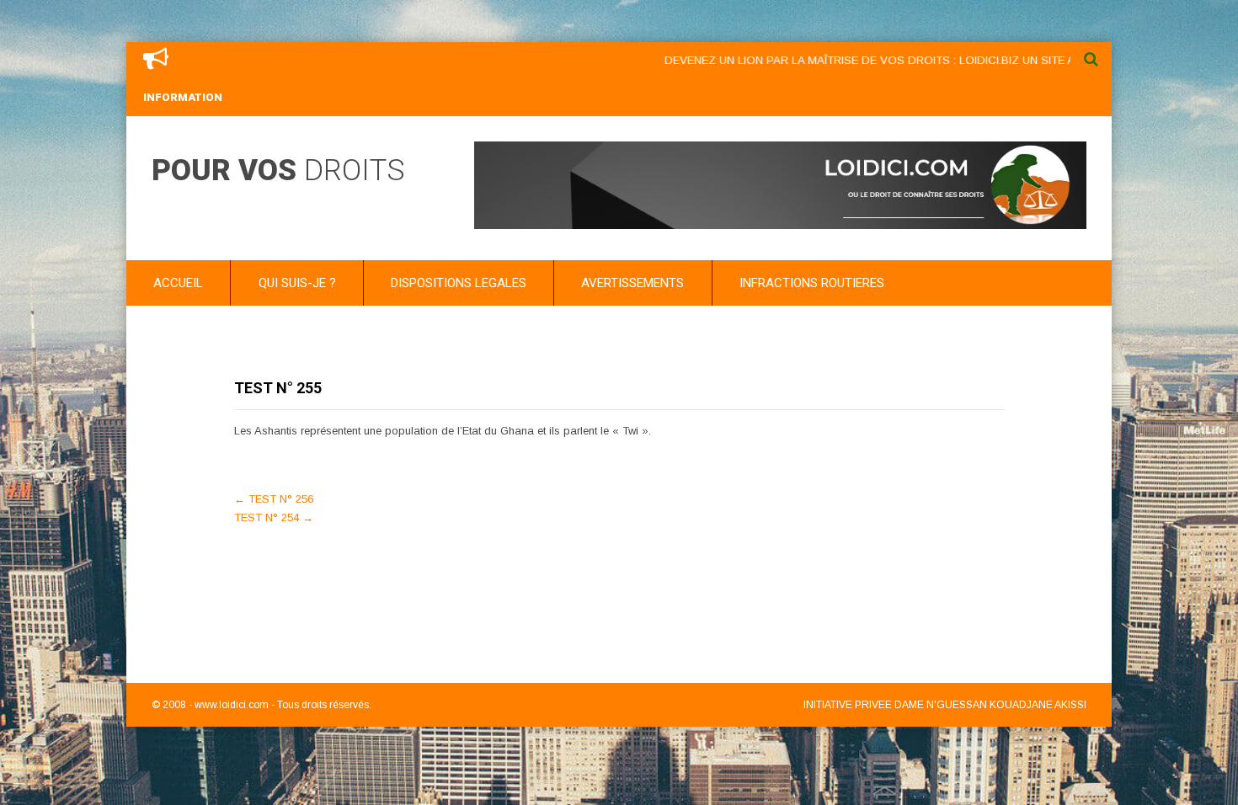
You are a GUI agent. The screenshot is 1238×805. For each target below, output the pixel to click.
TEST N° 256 (273, 499)
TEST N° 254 (273, 517)
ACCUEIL (178, 283)
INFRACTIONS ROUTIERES (811, 283)
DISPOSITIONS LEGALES (458, 283)
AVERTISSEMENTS (632, 283)
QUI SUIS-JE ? (297, 283)
